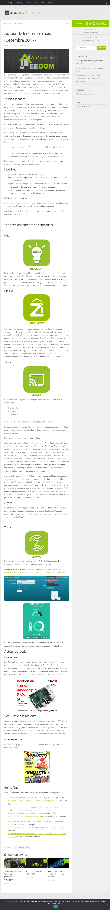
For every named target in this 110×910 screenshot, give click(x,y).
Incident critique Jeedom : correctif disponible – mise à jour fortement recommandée (88, 78)
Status (42, 3)
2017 (14, 847)
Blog (10, 3)
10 (24, 861)
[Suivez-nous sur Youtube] (101, 23)
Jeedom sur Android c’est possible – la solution (26, 816)
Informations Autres (13, 24)
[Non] (107, 904)
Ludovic (10, 46)
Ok (56, 907)
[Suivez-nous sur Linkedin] (94, 23)
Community (19, 3)
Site (4, 3)
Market (28, 3)
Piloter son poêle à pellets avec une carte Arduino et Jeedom (31, 801)
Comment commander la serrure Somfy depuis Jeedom (29, 798)
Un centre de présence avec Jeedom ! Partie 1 (26, 813)
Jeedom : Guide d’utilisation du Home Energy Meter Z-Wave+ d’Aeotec (35, 827)
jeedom (28, 847)
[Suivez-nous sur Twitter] (90, 23)
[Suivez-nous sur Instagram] (97, 23)
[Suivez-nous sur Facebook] (87, 23)
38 (67, 861)
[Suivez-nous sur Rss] (104, 23)
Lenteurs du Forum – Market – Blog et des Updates (55, 874)
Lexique (50, 3)
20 (68, 24)
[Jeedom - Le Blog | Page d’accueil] (14, 13)
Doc (35, 3)
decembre (21, 847)
